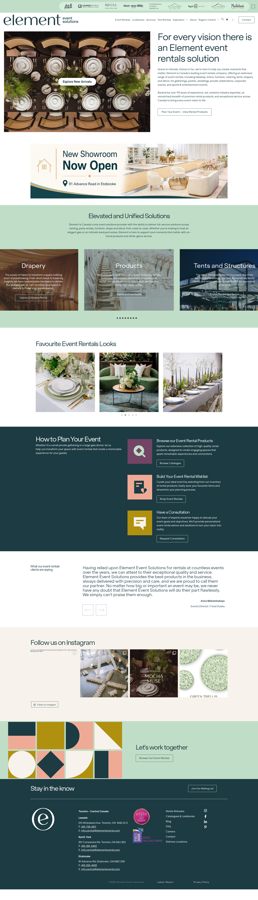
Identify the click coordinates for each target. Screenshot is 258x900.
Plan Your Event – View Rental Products (185, 112)
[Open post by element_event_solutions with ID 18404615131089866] (154, 673)
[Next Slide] (156, 596)
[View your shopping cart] (227, 20)
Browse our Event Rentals (154, 758)
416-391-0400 (89, 846)
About (193, 20)
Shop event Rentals (171, 499)
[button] (222, 20)
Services (151, 20)
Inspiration (178, 20)
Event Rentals (122, 20)
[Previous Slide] (151, 596)
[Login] (232, 19)
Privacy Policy (201, 882)
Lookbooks (138, 20)
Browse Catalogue (170, 463)
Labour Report (165, 882)
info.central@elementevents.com (100, 830)
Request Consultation (172, 538)
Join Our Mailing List (202, 788)
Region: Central (207, 20)
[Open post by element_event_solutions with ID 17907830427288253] (204, 673)
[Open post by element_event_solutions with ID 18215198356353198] (104, 673)
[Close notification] (253, 6)
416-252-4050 (89, 865)
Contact (246, 20)
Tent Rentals (164, 20)
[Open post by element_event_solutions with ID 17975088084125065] (54, 673)
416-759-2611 (88, 826)
